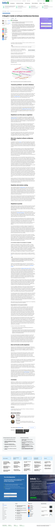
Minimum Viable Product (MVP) (26, 268)
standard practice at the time (26, 108)
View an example (11, 481)
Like (12, 18)
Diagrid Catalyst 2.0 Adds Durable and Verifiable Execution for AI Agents (48, 466)
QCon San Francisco (19, 515)
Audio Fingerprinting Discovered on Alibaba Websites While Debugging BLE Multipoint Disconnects (6, 463)
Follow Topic (32, 427)
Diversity (3, 519)
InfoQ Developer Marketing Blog (4, 517)
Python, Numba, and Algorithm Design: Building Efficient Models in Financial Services (6, 467)
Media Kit (3, 515)
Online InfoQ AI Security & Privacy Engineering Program (21, 506)
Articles (8, 11)
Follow (9, 20)
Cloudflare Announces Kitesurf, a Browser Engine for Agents (27, 439)
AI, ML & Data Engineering (36, 458)
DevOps (40, 3)
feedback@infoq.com (4, 525)
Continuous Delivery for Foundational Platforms (48, 468)
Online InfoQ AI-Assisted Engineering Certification (21, 513)
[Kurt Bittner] (3, 20)
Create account (4, 505)
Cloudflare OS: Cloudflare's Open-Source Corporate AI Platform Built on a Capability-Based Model (10, 442)
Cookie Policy (47, 525)
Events (44, 3)
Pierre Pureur (5, 23)
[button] (46, 26)
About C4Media (4, 514)
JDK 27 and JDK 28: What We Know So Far (9, 439)
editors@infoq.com (16, 525)
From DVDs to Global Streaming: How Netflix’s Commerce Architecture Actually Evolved (17, 462)
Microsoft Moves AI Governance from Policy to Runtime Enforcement (17, 470)
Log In (3, 506)
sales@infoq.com (10, 525)
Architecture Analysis (19, 431)
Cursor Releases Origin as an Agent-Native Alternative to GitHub (37, 470)
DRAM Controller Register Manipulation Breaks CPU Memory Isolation (6, 471)
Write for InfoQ (4, 510)
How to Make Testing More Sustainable (27, 462)
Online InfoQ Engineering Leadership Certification (21, 510)
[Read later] (16, 18)
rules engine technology (20, 212)
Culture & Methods (35, 3)
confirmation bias (17, 96)
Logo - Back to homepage (5, 3)
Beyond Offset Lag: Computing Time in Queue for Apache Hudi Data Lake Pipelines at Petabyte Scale (37, 466)
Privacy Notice (38, 525)
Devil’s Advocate (26, 371)
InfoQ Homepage (4, 11)
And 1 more (3, 25)
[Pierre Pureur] (3, 23)
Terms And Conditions (43, 525)
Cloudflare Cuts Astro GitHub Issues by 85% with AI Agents (10, 446)
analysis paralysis (22, 187)
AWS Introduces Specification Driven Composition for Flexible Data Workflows (9, 444)
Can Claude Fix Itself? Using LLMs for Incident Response (48, 462)
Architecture (20, 427)
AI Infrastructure (27, 3)
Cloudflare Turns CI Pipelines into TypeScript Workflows (10, 449)
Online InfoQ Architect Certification (21, 508)
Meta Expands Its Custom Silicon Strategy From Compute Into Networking (37, 462)
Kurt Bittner (5, 20)
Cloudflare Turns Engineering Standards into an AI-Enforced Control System (28, 444)
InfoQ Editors (4, 511)
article (20, 141)
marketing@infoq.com (22, 525)
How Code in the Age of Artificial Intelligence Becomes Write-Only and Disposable (27, 469)
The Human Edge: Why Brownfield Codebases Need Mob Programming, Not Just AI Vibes (27, 448)
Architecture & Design (19, 3)
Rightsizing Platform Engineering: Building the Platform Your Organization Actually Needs (27, 465)
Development (12, 3)
